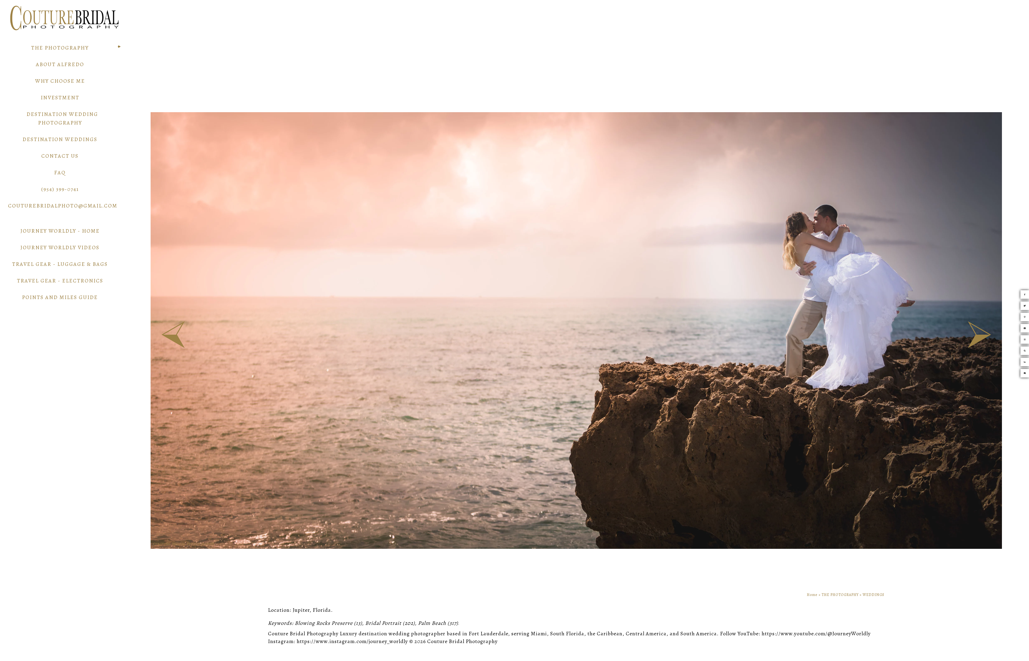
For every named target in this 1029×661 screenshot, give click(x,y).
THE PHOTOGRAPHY (60, 47)
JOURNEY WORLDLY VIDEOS (59, 247)
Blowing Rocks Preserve (324, 623)
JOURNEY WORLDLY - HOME (60, 231)
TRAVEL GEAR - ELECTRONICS (60, 280)
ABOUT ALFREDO (60, 64)
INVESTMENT (60, 97)
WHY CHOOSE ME (60, 81)
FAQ (60, 172)
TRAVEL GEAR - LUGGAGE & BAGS (60, 264)
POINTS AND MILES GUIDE (60, 297)
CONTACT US (60, 156)
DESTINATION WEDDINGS (60, 139)
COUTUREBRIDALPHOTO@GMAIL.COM (62, 205)
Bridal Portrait (383, 623)
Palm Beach (432, 623)
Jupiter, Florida (312, 610)
